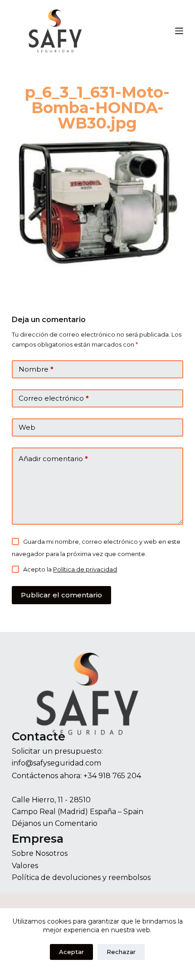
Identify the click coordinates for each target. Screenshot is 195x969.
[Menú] (179, 31)
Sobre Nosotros (40, 853)
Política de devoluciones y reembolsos (81, 877)
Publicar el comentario (61, 595)
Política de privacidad (85, 569)
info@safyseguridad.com (56, 763)
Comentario (76, 823)
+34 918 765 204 (112, 775)
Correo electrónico (54, 398)
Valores (25, 865)
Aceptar (71, 951)
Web (27, 427)
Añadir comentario (53, 458)
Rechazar (121, 951)
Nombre (36, 369)
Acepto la (70, 569)
